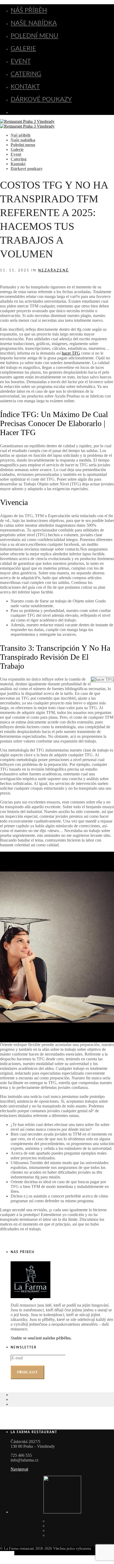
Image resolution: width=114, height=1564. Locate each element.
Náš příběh (29, 10)
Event (21, 61)
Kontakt (25, 87)
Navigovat (19, 1469)
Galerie (23, 49)
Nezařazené (53, 270)
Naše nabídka (34, 23)
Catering (26, 74)
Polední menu (34, 36)
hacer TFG (71, 353)
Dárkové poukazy (41, 99)
